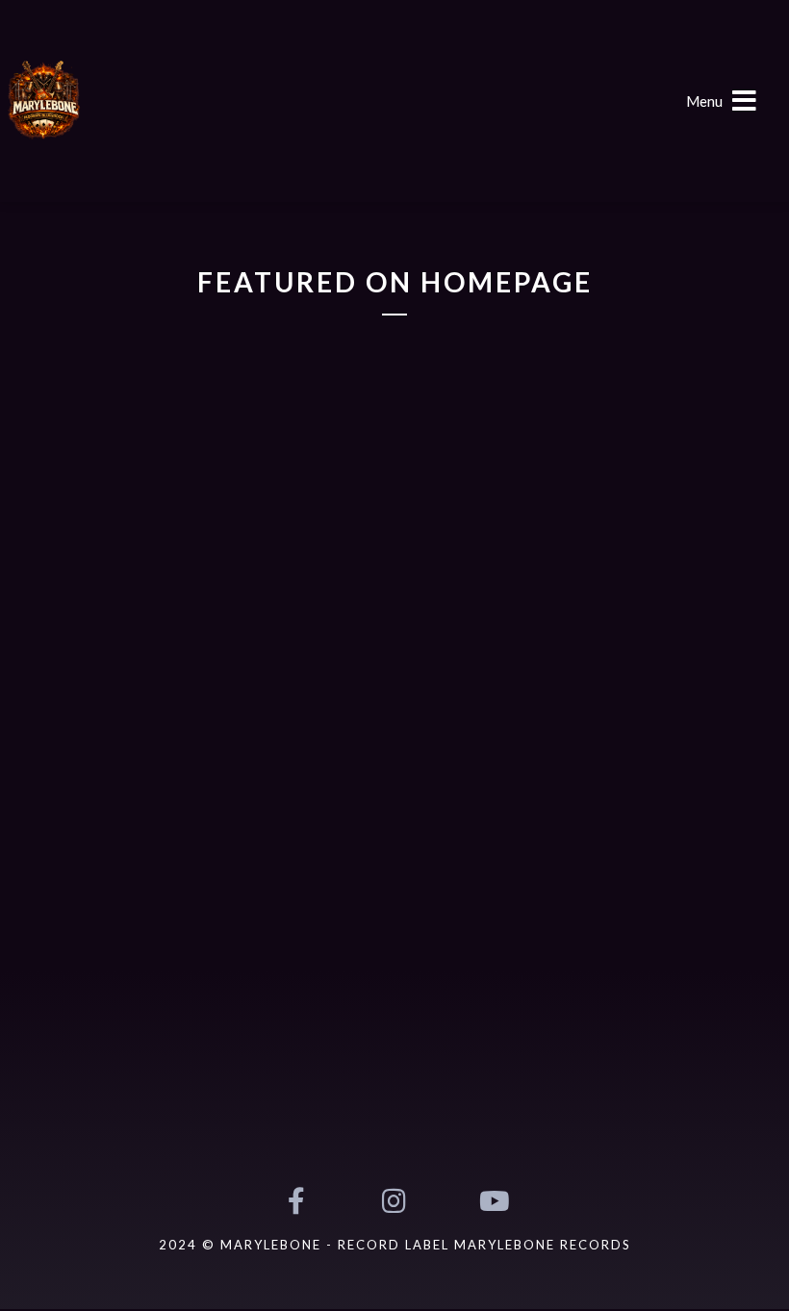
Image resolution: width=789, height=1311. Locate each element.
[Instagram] (394, 1201)
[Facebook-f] (295, 1201)
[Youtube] (492, 1201)
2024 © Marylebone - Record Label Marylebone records (395, 1244)
